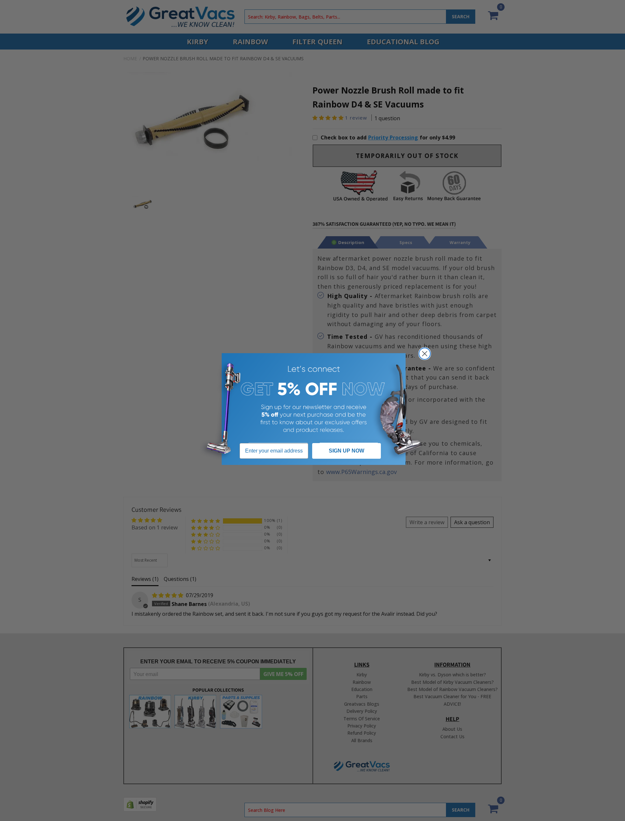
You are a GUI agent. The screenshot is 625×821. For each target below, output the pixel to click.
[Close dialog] (424, 353)
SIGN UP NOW (346, 451)
